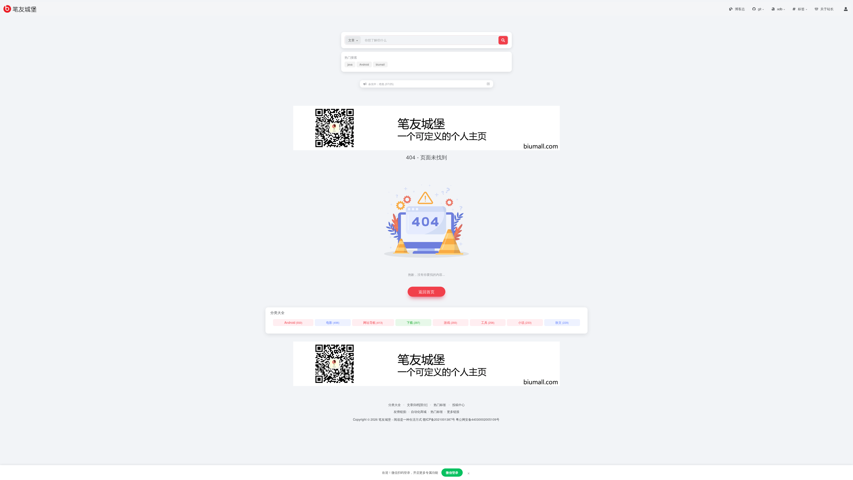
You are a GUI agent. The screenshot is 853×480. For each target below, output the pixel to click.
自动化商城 (418, 411)
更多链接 (453, 411)
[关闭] (488, 84)
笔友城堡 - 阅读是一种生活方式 (400, 419)
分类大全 (394, 404)
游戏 (450, 322)
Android (364, 64)
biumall (380, 64)
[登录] (845, 9)
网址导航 (373, 322)
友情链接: (400, 411)
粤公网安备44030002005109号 (477, 419)
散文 (562, 322)
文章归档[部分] (417, 404)
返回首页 (426, 291)
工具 (487, 322)
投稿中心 (458, 404)
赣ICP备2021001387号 (439, 419)
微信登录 (452, 472)
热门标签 (440, 404)
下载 (413, 322)
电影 (332, 322)
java (350, 64)
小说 (525, 322)
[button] (353, 40)
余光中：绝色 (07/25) (381, 84)
